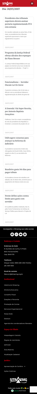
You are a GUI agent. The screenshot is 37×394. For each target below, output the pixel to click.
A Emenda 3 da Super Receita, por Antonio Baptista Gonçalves (18, 111)
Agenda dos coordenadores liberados (18, 323)
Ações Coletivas (10, 371)
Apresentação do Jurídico (13, 366)
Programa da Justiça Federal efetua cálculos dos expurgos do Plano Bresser (18, 55)
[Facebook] (12, 234)
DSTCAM (7, 345)
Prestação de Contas (11, 304)
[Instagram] (16, 234)
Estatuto (7, 319)
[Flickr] (25, 234)
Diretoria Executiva (11, 290)
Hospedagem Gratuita (12, 335)
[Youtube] (21, 234)
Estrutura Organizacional (13, 309)
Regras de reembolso (12, 340)
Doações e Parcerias (11, 299)
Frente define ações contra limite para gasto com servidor (17, 199)
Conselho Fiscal (10, 295)
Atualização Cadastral (12, 354)
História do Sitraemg (11, 285)
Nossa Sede (8, 314)
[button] (32, 3)
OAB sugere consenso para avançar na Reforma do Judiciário (17, 141)
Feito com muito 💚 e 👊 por (18, 388)
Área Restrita (9, 350)
